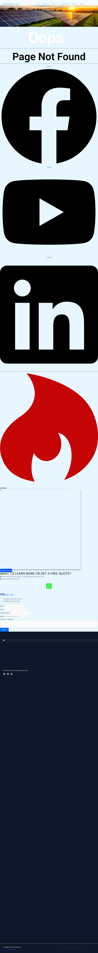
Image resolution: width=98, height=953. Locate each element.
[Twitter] (90, 4)
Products (45, 4)
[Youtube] (94, 4)
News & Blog (64, 4)
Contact (81, 4)
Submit (4, 629)
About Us (54, 4)
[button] (48, 4)
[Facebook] (87, 4)
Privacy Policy (9, 949)
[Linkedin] (8, 674)
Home (38, 4)
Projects (74, 4)
